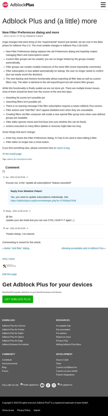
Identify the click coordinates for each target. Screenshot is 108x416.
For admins (61, 333)
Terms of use (8, 410)
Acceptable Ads (63, 326)
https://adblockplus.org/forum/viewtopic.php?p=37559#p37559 (43, 200)
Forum (5, 371)
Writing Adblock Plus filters (68, 344)
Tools (58, 363)
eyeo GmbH (82, 403)
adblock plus (12, 159)
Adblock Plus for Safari (12, 333)
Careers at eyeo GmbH (67, 371)
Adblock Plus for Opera (13, 337)
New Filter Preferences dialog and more (30, 32)
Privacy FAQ (62, 341)
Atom (12, 259)
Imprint (37, 410)
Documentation (63, 329)
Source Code (62, 360)
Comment (12, 167)
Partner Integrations (65, 374)
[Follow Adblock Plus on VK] (65, 385)
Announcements (9, 363)
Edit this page (9, 274)
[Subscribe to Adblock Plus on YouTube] (42, 386)
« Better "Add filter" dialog (15, 248)
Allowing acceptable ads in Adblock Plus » (84, 248)
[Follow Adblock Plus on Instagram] (54, 386)
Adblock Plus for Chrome (13, 326)
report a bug (63, 148)
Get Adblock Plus (18, 299)
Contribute (7, 360)
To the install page (11, 154)
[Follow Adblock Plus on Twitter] (29, 385)
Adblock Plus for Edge (12, 341)
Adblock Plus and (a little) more (49, 21)
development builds (24, 159)
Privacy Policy (23, 410)
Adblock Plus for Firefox (13, 329)
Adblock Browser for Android (15, 344)
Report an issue (63, 337)
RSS (4, 259)
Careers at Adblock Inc (66, 367)
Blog (4, 367)
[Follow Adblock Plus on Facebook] (48, 386)
